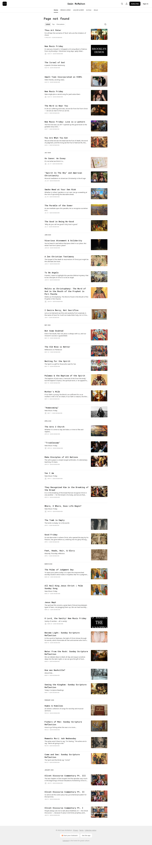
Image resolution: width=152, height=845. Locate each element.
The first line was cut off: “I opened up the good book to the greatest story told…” (66, 126)
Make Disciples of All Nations (61, 457)
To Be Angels (52, 272)
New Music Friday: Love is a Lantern (65, 121)
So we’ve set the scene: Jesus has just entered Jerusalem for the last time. (66, 796)
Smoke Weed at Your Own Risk (60, 189)
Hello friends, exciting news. (55, 80)
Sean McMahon (57, 37)
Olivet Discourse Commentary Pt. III (65, 775)
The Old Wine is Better (57, 346)
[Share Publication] (126, 4)
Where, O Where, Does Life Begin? (63, 506)
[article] (76, 35)
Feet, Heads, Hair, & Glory (60, 550)
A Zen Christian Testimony (59, 256)
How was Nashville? (55, 670)
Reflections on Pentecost (53, 350)
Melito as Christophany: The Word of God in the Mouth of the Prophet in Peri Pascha (65, 291)
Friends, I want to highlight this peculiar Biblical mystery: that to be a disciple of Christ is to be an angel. (66, 276)
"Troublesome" (52, 442)
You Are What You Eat (56, 137)
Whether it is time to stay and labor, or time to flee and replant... (64, 430)
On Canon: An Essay (55, 158)
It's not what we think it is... (54, 161)
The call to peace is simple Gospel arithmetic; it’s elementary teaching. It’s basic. (66, 461)
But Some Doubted (54, 330)
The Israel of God (55, 62)
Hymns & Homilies (54, 705)
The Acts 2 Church (54, 426)
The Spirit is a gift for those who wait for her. (60, 364)
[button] (56, 10)
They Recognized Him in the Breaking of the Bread (66, 488)
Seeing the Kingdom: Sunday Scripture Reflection (65, 686)
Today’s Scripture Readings (54, 690)
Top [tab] (53, 24)
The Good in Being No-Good (59, 221)
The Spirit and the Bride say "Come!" (57, 760)
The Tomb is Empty (55, 520)
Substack (66, 841)
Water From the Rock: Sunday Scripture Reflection (66, 652)
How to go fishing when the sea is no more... (60, 727)
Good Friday (51, 534)
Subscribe (135, 4)
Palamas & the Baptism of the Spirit (65, 375)
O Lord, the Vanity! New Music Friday (65, 618)
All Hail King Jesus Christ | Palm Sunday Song (64, 587)
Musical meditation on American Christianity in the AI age (65, 178)
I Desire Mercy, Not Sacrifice (61, 310)
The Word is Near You (56, 105)
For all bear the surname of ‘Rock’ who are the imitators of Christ (65, 34)
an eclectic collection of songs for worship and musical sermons (64, 710)
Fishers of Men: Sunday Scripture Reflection (63, 723)
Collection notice (90, 830)
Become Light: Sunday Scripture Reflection (62, 634)
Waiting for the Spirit (57, 361)
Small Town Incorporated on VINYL (63, 77)
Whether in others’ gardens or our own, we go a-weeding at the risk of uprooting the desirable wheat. (66, 193)
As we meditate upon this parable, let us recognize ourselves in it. (66, 209)
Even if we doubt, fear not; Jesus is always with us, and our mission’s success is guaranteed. (65, 335)
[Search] (122, 4)
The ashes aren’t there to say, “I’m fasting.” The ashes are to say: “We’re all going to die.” (66, 742)
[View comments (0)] (59, 40)
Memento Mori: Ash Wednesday (60, 738)
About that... (49, 673)
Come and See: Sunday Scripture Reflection (62, 755)
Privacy (75, 830)
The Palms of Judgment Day (59, 569)
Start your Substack (70, 835)
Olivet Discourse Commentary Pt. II (64, 792)
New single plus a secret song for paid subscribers (62, 94)
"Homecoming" (52, 407)
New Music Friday (54, 46)
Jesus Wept (50, 602)
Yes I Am (49, 473)
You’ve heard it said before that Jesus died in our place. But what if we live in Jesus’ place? (65, 244)
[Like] (46, 40)
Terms (81, 830)
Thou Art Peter (53, 30)
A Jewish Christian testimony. (55, 65)
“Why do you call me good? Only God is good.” (61, 224)
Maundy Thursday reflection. (55, 553)
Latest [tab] (48, 24)
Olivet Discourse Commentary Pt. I (64, 808)
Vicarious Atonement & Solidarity (63, 240)
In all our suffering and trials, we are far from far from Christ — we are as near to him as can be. (66, 109)
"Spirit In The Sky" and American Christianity (63, 174)
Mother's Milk (52, 391)
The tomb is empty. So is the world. (57, 523)
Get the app (86, 835)
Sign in (145, 4)
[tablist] (55, 24)
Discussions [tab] (60, 24)
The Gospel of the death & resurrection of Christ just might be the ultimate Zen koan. (66, 260)
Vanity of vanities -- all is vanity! (56, 621)
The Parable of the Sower (59, 205)
